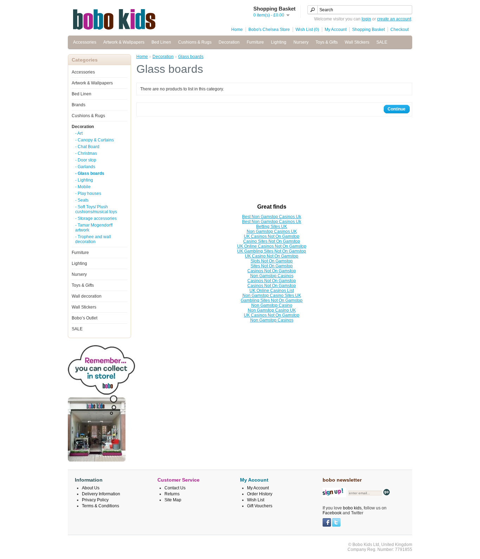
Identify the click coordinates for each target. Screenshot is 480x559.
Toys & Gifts (327, 42)
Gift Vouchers (259, 505)
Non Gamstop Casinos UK (272, 231)
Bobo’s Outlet (84, 318)
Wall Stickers (357, 42)
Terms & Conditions (100, 505)
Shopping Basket (368, 29)
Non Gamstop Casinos (271, 275)
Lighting (278, 42)
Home (237, 29)
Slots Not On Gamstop (272, 261)
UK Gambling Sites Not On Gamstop (271, 251)
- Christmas (86, 153)
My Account (335, 29)
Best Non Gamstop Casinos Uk (271, 216)
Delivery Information (101, 493)
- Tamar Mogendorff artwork (93, 228)
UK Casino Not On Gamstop (271, 256)
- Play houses (88, 193)
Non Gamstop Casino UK (272, 310)
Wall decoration (87, 296)
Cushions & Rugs (195, 42)
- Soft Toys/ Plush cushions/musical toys (96, 209)
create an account (394, 19)
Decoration (229, 42)
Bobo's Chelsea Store (269, 29)
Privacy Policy (95, 499)
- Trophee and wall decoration (93, 239)
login (366, 19)
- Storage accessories (96, 218)
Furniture (255, 42)
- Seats (82, 200)
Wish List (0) (307, 29)
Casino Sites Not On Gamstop (271, 241)
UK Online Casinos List (271, 290)
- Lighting (84, 180)
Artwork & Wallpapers (123, 42)
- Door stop (85, 160)
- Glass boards (89, 173)
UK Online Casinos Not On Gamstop (271, 246)
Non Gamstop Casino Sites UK (271, 295)
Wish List (255, 499)
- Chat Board (87, 146)
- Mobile (83, 186)
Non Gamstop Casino (271, 305)
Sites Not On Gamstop (272, 265)
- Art (79, 133)
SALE (381, 42)
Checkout (399, 29)
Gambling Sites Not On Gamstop (272, 300)
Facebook (332, 512)
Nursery (301, 42)
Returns (172, 493)
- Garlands (85, 166)
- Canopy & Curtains (94, 140)
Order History (259, 493)
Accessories (84, 42)
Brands (78, 104)
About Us (90, 487)
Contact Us (175, 487)
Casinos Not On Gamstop (271, 270)
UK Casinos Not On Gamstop (271, 236)
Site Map (172, 499)
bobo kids (352, 508)
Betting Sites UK (271, 226)
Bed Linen (161, 42)
